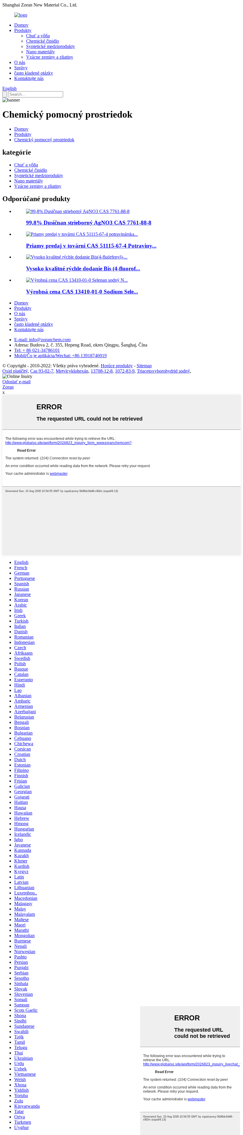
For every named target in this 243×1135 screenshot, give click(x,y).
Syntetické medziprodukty (50, 46)
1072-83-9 (125, 370)
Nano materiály (40, 51)
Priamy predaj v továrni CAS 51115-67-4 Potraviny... (91, 246)
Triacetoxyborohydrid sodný (163, 370)
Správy (21, 67)
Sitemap (144, 365)
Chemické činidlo (42, 41)
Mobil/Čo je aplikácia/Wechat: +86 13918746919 (60, 355)
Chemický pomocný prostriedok (44, 139)
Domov (21, 25)
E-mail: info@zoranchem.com (42, 339)
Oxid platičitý (15, 370)
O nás (19, 62)
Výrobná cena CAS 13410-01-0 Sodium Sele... (82, 291)
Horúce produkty (117, 365)
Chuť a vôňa (38, 35)
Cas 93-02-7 (41, 370)
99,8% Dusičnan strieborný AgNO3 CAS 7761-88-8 (88, 222)
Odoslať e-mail (16, 381)
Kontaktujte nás (29, 78)
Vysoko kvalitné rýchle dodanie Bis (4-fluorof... (83, 268)
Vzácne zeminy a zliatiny (49, 57)
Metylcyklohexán (72, 370)
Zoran (8, 386)
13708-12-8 (102, 370)
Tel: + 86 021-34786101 (37, 350)
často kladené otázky (33, 73)
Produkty (22, 30)
